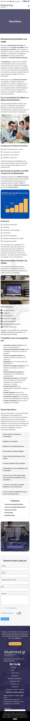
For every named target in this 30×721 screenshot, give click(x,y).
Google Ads (15, 686)
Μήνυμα (4, 593)
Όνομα (4, 566)
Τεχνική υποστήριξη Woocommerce (15, 507)
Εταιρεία (13, 667)
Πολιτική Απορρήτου (6, 715)
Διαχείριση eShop (9, 515)
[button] (15, 435)
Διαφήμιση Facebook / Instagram (15, 689)
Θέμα (2, 586)
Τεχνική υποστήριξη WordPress (13, 504)
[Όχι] (28, 716)
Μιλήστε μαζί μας (15, 643)
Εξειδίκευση (14, 675)
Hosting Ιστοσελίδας (10, 510)
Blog (12, 670)
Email (3, 573)
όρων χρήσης (13, 608)
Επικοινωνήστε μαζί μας (15, 547)
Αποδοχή (15, 719)
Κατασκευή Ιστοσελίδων (15, 678)
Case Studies (15, 673)
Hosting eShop (8, 512)
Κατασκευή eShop (15, 681)
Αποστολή (5, 619)
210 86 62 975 (15, 536)
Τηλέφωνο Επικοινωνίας (9, 579)
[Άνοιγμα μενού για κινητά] (28, 6)
